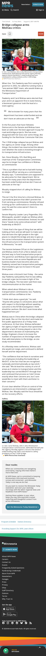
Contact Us (6, 562)
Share (41, 34)
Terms (4, 596)
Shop (4, 587)
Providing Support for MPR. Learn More (17, 528)
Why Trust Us (7, 599)
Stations (5, 593)
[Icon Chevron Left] (4, 423)
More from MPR (8, 573)
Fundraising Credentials (11, 570)
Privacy (5, 585)
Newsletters (7, 576)
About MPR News (9, 556)
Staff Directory (8, 590)
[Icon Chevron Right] (42, 423)
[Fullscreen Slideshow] (4, 405)
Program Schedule (8, 522)
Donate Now (38, 4)
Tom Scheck (6, 21)
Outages (5, 579)
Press (4, 582)
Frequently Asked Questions (13, 568)
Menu (6, 10)
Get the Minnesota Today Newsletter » (23, 507)
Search (16, 10)
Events (4, 565)
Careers (5, 559)
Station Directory (24, 522)
